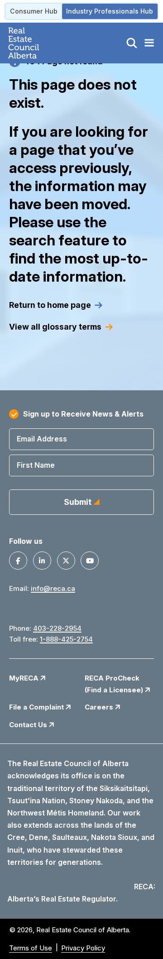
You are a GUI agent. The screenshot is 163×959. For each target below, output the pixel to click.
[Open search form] (132, 43)
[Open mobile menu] (149, 43)
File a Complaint (37, 707)
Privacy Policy (83, 948)
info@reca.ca (53, 588)
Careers (100, 707)
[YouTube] (90, 560)
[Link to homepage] (34, 43)
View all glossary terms (55, 326)
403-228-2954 (57, 628)
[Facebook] (18, 560)
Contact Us (29, 724)
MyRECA (24, 678)
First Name (36, 465)
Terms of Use (30, 948)
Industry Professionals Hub (109, 11)
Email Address (42, 438)
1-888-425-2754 (66, 639)
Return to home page (50, 305)
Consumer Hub (34, 11)
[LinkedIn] (42, 560)
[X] (66, 560)
